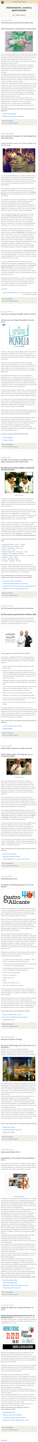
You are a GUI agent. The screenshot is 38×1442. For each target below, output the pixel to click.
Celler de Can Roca (8, 543)
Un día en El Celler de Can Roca (12, 579)
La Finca (3, 1387)
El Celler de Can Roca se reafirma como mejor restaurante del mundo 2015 (17, 461)
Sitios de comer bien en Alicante (12, 1409)
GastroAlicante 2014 (9, 1015)
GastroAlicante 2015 (9, 875)
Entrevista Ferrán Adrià (9, 850)
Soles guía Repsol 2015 (10, 1148)
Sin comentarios (8, 120)
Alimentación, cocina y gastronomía (19, 9)
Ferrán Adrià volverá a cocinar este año (16, 747)
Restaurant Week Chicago (11, 1035)
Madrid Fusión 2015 (9, 1123)
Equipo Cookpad (20, 15)
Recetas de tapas (8, 440)
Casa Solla (23, 1220)
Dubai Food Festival (9, 1128)
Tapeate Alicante (8, 727)
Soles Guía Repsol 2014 (10, 1275)
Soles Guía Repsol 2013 (10, 1277)
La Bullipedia (4, 813)
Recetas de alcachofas (9, 113)
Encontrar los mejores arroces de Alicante (15, 1013)
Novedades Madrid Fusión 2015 (12, 1126)
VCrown (20, 773)
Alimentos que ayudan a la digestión (13, 116)
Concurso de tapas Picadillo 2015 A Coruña (18, 314)
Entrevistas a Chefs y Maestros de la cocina (15, 1280)
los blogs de (15, 1)
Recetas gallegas (8, 437)
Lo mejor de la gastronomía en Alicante (14, 1412)
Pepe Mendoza (12, 292)
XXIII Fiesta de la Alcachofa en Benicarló (17, 23)
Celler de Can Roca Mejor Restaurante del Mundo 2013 (19, 584)
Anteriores (4, 1435)
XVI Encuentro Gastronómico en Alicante (17, 607)
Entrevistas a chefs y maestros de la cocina (15, 587)
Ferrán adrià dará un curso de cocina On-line (16, 855)
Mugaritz (4, 552)
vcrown (28, 292)
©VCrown (20, 494)
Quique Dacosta (23, 1229)
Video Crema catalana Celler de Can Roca (15, 582)
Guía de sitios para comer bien (12, 1282)
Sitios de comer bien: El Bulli (11, 852)
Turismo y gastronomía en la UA (12, 724)
